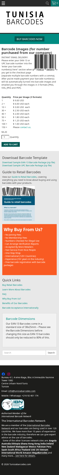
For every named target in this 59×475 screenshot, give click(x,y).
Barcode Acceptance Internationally (20, 307)
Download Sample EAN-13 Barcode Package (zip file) (28, 162)
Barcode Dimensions (20, 319)
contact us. (25, 127)
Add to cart (11, 144)
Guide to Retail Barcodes (24, 176)
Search (51, 352)
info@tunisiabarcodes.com (21, 391)
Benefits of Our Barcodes (15, 303)
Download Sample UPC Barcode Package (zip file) (27, 165)
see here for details (25, 455)
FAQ (4, 294)
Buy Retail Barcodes (12, 284)
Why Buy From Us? (23, 229)
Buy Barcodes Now (29, 39)
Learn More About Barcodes (16, 289)
